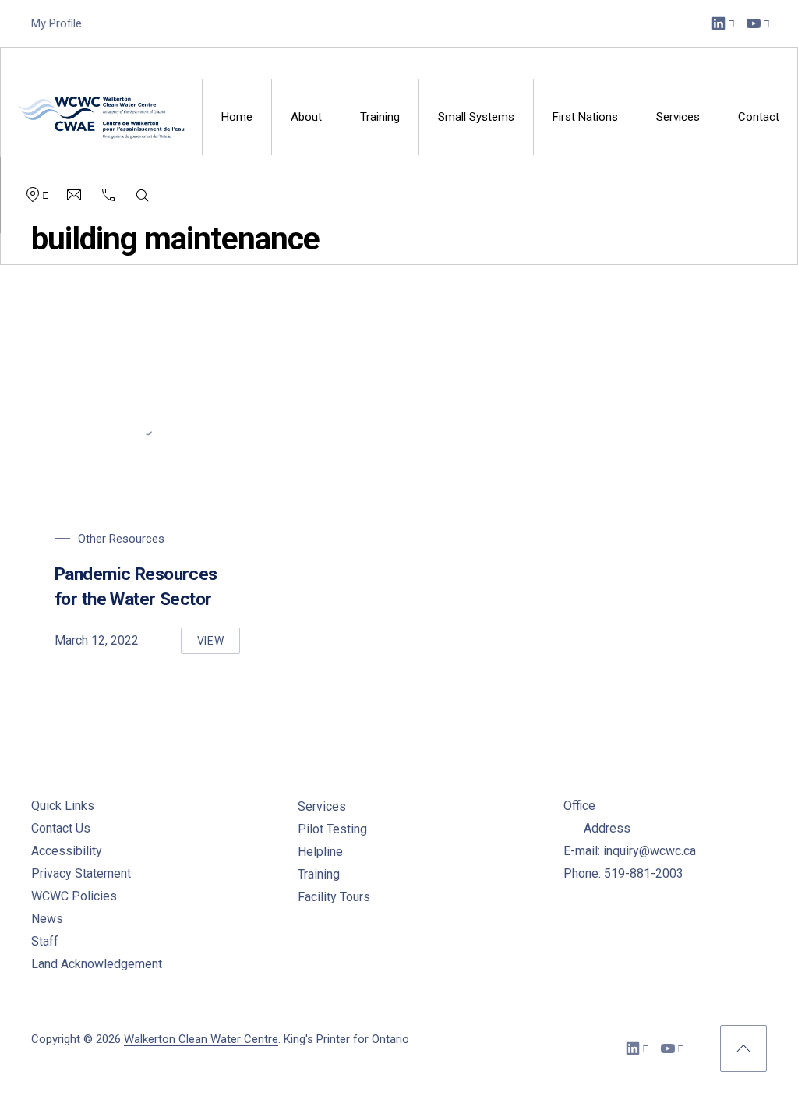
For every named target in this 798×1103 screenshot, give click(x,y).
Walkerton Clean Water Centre (201, 1039)
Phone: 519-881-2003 (623, 873)
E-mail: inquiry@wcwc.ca (629, 850)
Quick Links (62, 805)
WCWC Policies (74, 896)
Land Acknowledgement (96, 963)
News (47, 918)
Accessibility (66, 850)
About (306, 117)
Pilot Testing (332, 829)
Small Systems (476, 117)
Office (579, 805)
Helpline (320, 851)
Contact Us (60, 828)
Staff (44, 941)
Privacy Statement (81, 873)
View (219, 644)
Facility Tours (334, 896)
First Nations (585, 117)
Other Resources (121, 539)
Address (607, 828)
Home (236, 117)
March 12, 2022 (97, 640)
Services (678, 117)
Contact (758, 117)
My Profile (56, 23)
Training (380, 117)
